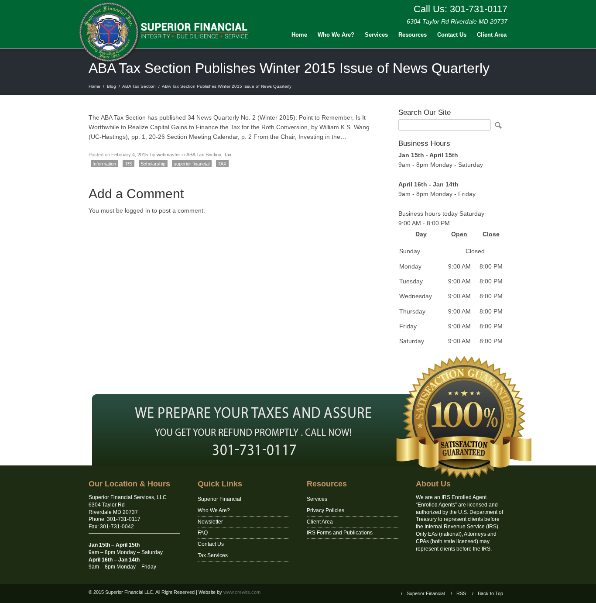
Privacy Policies (325, 510)
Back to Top (490, 593)
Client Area (492, 34)
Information (104, 163)
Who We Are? (336, 34)
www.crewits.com (241, 592)
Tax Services (213, 555)
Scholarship (152, 163)
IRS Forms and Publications (340, 533)
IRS (128, 163)
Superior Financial (219, 499)
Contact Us (451, 34)
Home (299, 34)
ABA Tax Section (139, 86)
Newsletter (210, 522)
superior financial (191, 163)
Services (376, 34)
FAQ (203, 533)
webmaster (168, 154)
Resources (412, 34)
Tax (228, 154)
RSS (461, 593)
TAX (222, 163)
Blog (111, 86)
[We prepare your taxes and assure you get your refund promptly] (298, 463)
